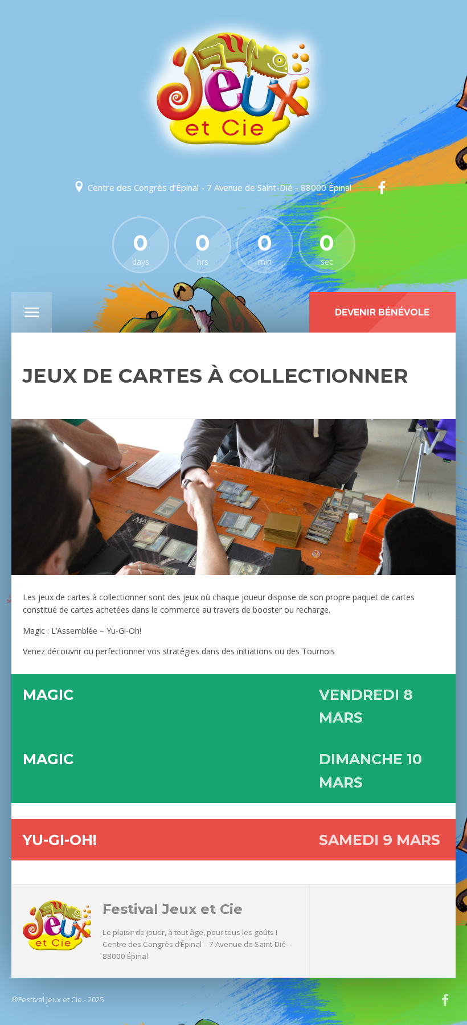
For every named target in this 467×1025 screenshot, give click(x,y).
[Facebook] (381, 188)
